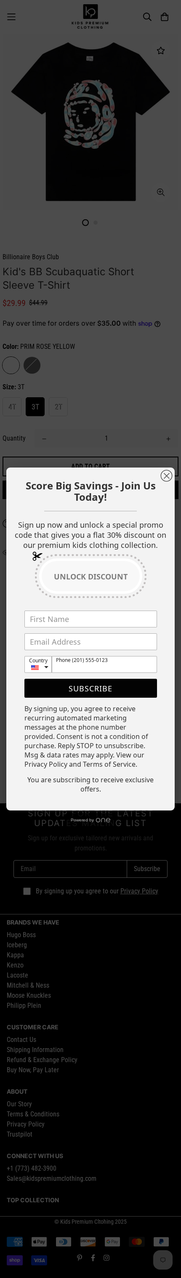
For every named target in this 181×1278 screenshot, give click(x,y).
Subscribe (90, 688)
